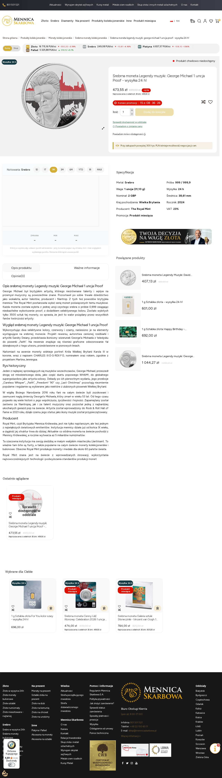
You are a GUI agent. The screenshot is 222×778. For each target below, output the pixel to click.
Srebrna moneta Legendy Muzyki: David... (167, 275)
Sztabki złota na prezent (40, 697)
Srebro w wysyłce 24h (14, 729)
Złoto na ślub (38, 703)
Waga (119, 189)
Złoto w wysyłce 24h (13, 691)
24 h (181, 189)
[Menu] (17, 741)
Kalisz (199, 708)
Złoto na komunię (40, 708)
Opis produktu (21, 268)
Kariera (64, 729)
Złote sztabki (9, 703)
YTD (81, 169)
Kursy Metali (67, 763)
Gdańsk (199, 704)
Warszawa (201, 748)
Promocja (122, 215)
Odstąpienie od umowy (101, 728)
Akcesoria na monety (42, 734)
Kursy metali (103, 4)
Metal (119, 182)
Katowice (200, 713)
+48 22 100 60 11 (139, 726)
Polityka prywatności (100, 699)
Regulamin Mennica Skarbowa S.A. (100, 692)
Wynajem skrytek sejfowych (79, 4)
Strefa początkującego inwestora (72, 697)
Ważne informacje (87, 268)
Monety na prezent (41, 691)
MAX (99, 169)
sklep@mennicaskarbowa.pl (142, 730)
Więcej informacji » (130, 736)
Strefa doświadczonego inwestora (69, 707)
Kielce (199, 717)
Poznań (199, 735)
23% (176, 209)
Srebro (129, 182)
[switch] (11, 765)
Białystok (200, 691)
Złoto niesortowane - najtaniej (13, 714)
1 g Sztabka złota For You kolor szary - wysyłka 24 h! (32, 617)
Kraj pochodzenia (127, 202)
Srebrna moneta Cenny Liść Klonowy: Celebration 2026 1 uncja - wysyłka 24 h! (85, 617)
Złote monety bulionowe (9, 697)
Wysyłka (171, 189)
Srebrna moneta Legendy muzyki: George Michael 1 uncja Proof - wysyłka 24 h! (28, 524)
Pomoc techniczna (99, 733)
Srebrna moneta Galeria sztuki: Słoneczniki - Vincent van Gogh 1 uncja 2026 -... (137, 617)
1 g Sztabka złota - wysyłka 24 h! (162, 302)
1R (90, 169)
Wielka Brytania (149, 202)
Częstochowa (203, 699)
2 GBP (132, 195)
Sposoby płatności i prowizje (99, 718)
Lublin (199, 730)
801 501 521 (12, 4)
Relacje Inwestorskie (71, 738)
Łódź (198, 726)
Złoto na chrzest (40, 712)
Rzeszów (200, 739)
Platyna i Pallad (39, 730)
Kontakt (194, 4)
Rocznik (171, 202)
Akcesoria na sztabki (42, 739)
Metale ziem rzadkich (123, 4)
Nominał (121, 195)
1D (37, 169)
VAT (169, 209)
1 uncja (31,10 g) (134, 189)
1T (45, 169)
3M (62, 169)
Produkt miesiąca (141, 215)
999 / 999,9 (183, 182)
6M (71, 169)
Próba (170, 182)
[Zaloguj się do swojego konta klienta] (205, 21)
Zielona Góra (202, 757)
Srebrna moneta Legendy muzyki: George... (168, 356)
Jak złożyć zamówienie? (102, 703)
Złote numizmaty (11, 708)
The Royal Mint (141, 209)
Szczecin (200, 744)
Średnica (171, 195)
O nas (184, 4)
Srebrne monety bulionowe (11, 735)
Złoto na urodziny (41, 716)
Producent (123, 209)
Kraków (199, 722)
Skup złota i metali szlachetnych (70, 744)
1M (53, 169)
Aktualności (55, 4)
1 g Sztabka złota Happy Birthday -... (164, 329)
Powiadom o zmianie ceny (128, 126)
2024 (181, 202)
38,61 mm (185, 195)
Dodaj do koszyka (154, 112)
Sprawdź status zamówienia (97, 709)
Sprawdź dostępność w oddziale (129, 122)
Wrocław (200, 753)
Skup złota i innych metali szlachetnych (157, 4)
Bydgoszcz (201, 695)
